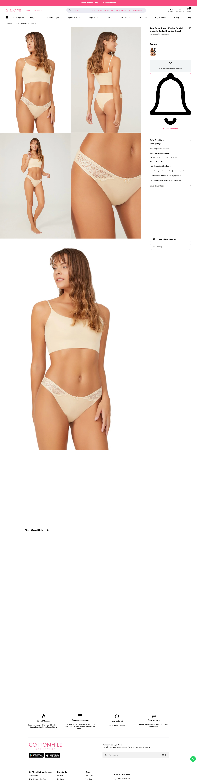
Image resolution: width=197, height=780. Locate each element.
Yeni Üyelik (89, 775)
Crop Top (142, 18)
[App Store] (52, 755)
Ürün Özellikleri (157, 140)
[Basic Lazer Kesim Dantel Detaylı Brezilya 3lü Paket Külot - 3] (153, 51)
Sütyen (33, 18)
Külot (28, 10)
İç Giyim (60, 775)
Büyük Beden (160, 18)
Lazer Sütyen (37, 10)
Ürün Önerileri (157, 186)
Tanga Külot (93, 18)
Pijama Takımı (74, 18)
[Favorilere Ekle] (190, 28)
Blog (189, 18)
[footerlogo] (45, 746)
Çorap (176, 18)
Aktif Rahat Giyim (51, 18)
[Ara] (69, 10)
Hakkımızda (33, 775)
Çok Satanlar (125, 18)
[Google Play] (36, 755)
